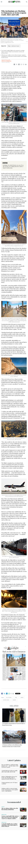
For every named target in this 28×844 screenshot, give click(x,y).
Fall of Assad (8, 697)
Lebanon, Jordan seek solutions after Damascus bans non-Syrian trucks (12, 745)
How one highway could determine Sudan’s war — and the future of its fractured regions (10, 766)
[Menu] (1, 2)
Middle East (4, 814)
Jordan (22, 697)
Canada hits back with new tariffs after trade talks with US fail (9, 771)
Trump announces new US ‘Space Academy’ (9, 783)
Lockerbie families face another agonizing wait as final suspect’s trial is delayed (10, 825)
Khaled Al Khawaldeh (6, 61)
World (3, 806)
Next (26, 27)
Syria (16, 697)
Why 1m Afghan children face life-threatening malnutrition (10, 809)
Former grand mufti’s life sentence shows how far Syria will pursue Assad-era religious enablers (10, 817)
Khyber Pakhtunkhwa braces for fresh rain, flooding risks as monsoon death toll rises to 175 (9, 778)
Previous (1, 27)
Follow (18, 693)
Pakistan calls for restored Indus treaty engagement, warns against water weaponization (10, 790)
